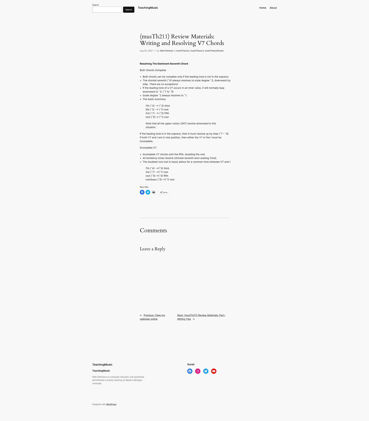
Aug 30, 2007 (146, 50)
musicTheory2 (182, 50)
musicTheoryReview (214, 50)
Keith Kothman (166, 50)
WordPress (111, 404)
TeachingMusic (148, 7)
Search (95, 5)
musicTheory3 (197, 50)
